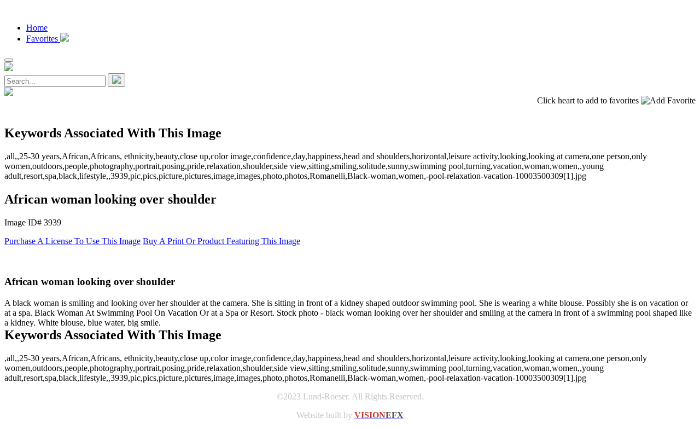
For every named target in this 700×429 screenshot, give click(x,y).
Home (37, 27)
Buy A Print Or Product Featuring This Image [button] (221, 241)
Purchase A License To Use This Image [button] (72, 241)
